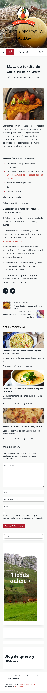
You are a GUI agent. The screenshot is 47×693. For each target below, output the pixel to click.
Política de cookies (12, 678)
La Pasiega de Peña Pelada (18, 77)
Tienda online (10, 52)
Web (6, 507)
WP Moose (19, 687)
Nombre (8, 492)
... (5, 361)
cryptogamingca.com (12, 241)
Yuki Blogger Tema (27, 684)
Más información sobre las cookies (27, 676)
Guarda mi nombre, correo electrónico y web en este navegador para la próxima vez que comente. (23, 516)
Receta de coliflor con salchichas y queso (22, 426)
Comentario (9, 465)
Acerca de (9, 676)
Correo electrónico (12, 499)
